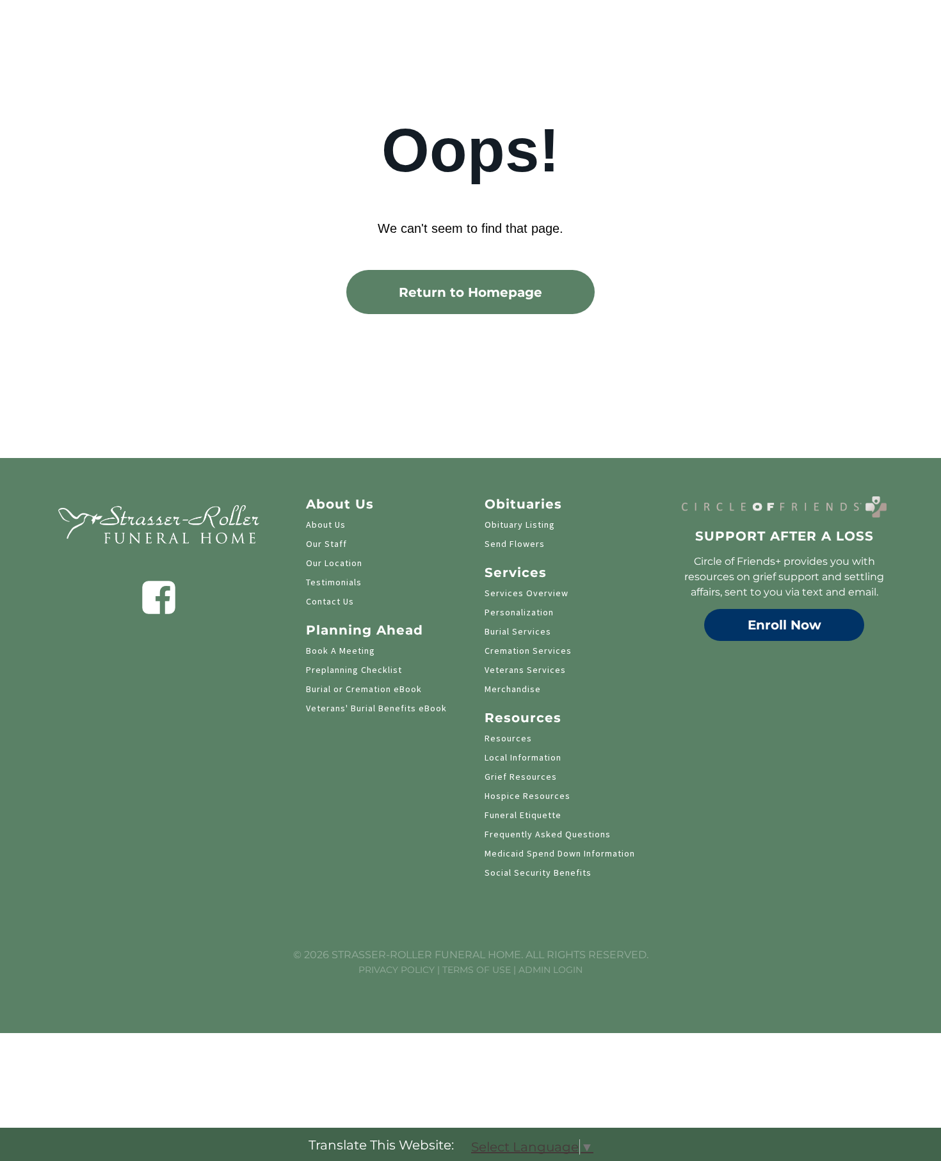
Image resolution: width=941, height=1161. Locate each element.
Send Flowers (515, 543)
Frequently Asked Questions (548, 834)
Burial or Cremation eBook (364, 689)
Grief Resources (521, 776)
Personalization (519, 612)
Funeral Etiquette (523, 815)
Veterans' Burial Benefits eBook (376, 708)
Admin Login (551, 969)
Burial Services (518, 631)
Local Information (523, 757)
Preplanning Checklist (354, 669)
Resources (508, 738)
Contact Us (330, 601)
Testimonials (334, 582)
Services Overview (526, 593)
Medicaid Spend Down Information (560, 853)
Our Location (334, 563)
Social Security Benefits (538, 872)
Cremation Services (528, 650)
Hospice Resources (527, 796)
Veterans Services (525, 669)
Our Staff (326, 543)
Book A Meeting (340, 650)
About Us (326, 524)
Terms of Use (476, 969)
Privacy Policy (396, 969)
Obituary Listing (520, 524)
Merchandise (513, 689)
